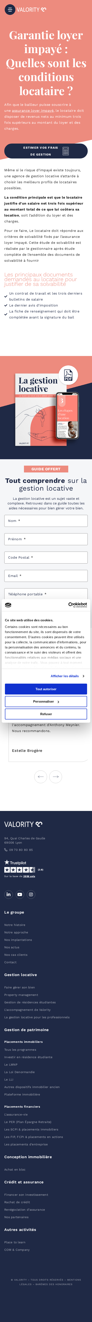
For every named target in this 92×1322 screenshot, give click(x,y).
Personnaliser (43, 701)
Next (55, 776)
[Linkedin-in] (8, 894)
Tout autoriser (46, 689)
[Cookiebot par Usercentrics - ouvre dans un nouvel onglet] (68, 605)
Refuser (46, 714)
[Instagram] (31, 894)
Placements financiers (22, 1106)
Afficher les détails (65, 676)
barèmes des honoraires (54, 1284)
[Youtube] (20, 894)
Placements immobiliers (23, 1041)
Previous (40, 776)
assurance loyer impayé (32, 111)
